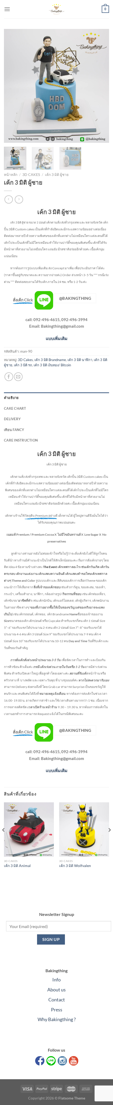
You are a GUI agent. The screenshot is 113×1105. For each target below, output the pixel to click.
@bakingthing (75, 298)
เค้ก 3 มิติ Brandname (50, 360)
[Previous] (12, 85)
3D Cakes (31, 175)
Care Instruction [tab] (21, 440)
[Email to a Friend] (18, 376)
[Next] (100, 85)
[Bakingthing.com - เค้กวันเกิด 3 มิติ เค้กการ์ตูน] (56, 9)
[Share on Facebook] (8, 376)
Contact (56, 999)
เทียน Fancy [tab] (14, 430)
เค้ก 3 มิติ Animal (17, 866)
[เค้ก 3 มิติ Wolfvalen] (84, 829)
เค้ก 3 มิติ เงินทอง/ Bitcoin (52, 365)
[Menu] (7, 9)
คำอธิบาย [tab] (11, 398)
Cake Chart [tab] (15, 408)
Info (56, 979)
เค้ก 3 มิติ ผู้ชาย (57, 175)
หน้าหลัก (10, 175)
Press (56, 1009)
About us (56, 989)
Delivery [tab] (12, 419)
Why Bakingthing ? (57, 1019)
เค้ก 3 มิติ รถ (23, 365)
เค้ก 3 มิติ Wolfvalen (75, 866)
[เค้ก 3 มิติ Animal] (29, 829)
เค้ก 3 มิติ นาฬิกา (80, 360)
